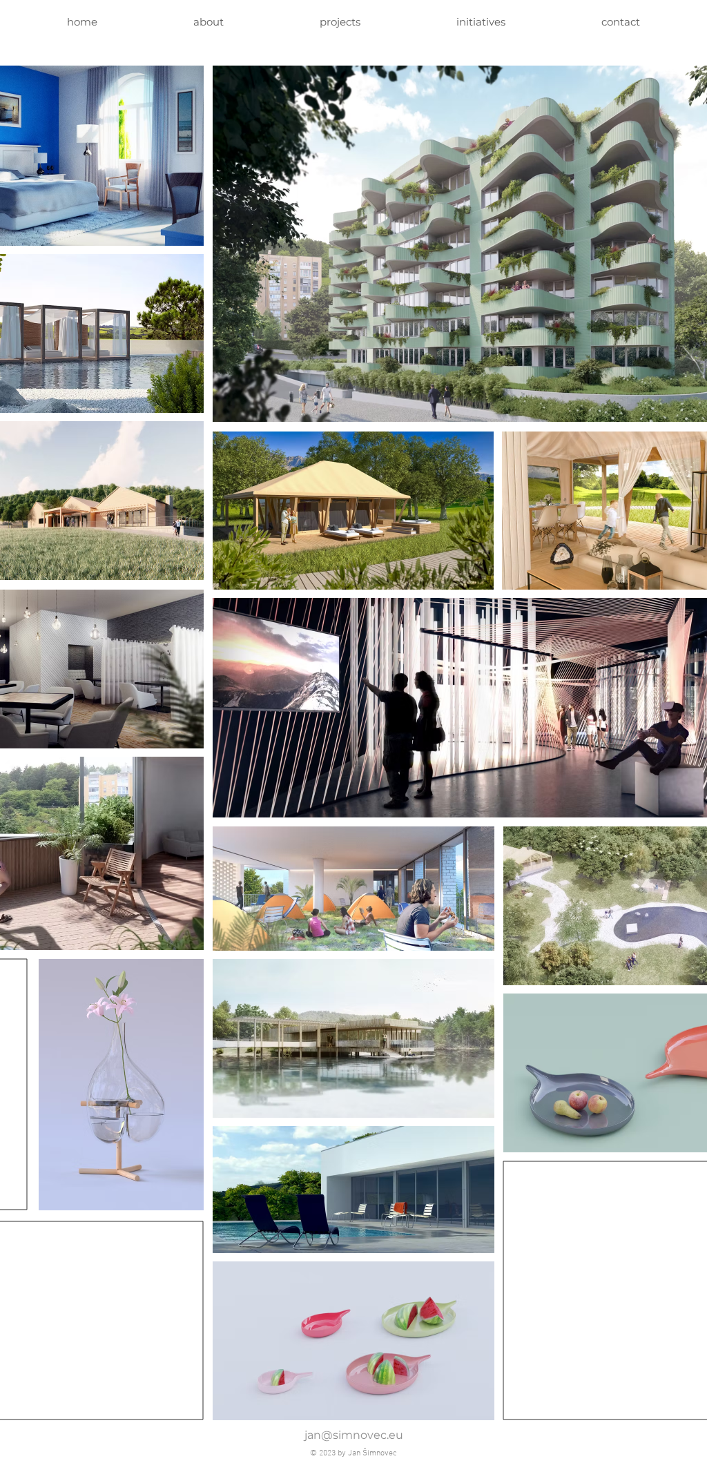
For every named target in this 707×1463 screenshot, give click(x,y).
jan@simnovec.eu (353, 1435)
